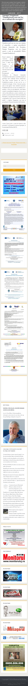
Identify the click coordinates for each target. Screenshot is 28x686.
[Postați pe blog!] (4, 130)
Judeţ (12, 133)
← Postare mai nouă (6, 142)
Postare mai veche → (21, 142)
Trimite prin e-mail (9, 135)
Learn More (11, 13)
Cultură (6, 133)
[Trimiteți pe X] (6, 130)
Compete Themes (12, 683)
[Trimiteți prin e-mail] (3, 130)
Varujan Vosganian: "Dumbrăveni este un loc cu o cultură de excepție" (12, 17)
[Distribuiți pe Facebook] (7, 130)
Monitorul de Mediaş (19, 679)
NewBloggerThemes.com (14, 684)
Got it (19, 13)
